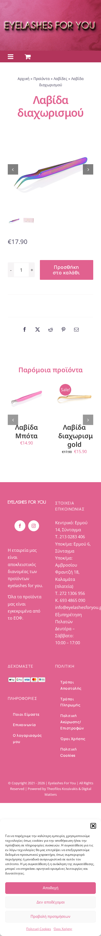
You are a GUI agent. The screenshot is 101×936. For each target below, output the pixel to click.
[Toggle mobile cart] (27, 56)
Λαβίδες (60, 78)
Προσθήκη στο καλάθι (66, 270)
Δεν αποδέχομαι (50, 902)
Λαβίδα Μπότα (26, 431)
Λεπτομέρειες (27, 407)
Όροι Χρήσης (63, 929)
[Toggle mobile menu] (11, 56)
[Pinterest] (63, 329)
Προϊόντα (41, 78)
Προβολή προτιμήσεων (50, 916)
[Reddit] (50, 329)
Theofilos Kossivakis (62, 788)
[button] (93, 825)
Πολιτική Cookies (38, 929)
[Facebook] (24, 329)
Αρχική (24, 78)
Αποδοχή (50, 888)
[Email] (76, 329)
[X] (37, 329)
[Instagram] (33, 525)
